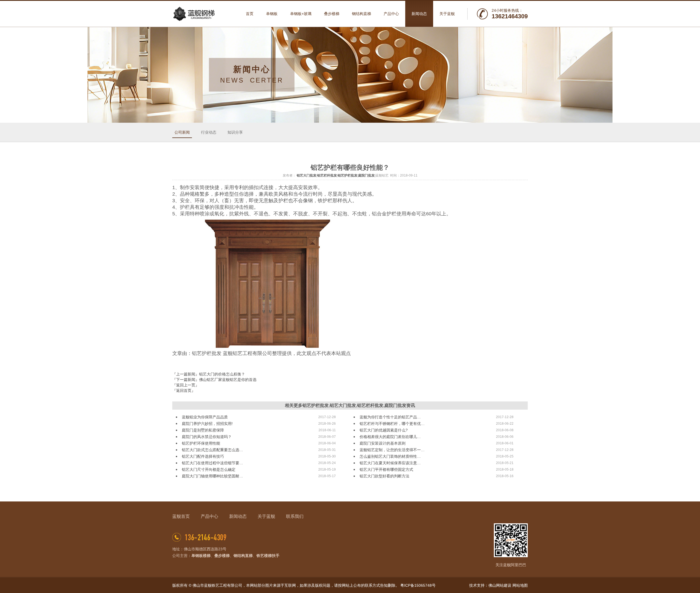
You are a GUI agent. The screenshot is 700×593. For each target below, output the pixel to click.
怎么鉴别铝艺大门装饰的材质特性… (390, 456)
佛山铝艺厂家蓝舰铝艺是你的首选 (227, 379)
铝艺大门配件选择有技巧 (203, 456)
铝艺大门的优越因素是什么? (384, 430)
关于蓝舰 (266, 516)
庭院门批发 (366, 175)
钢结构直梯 (243, 555)
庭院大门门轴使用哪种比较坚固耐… (212, 476)
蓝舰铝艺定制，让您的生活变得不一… (392, 450)
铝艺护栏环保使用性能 (201, 443)
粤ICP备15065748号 (418, 585)
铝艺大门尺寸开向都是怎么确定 (208, 469)
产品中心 (209, 516)
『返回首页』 (183, 390)
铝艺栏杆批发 (327, 175)
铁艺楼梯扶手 (267, 555)
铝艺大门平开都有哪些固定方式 (386, 469)
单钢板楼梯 (201, 555)
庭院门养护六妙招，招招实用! (207, 423)
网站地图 (520, 585)
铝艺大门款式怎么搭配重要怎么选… (212, 450)
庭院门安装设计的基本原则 (383, 443)
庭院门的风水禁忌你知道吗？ (207, 437)
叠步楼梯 (222, 555)
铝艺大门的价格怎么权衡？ (222, 374)
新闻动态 (238, 516)
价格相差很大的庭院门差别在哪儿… (390, 437)
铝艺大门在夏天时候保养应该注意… (390, 463)
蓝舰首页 (181, 516)
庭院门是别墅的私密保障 (203, 430)
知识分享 (235, 132)
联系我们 (295, 516)
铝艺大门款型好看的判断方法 (384, 476)
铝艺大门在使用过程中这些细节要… (212, 463)
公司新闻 (182, 132)
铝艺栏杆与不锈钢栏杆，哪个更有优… (392, 423)
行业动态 (208, 132)
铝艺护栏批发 (347, 175)
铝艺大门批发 (306, 175)
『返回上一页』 (185, 385)
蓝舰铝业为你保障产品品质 (205, 417)
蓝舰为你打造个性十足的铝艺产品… (390, 417)
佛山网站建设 (499, 585)
